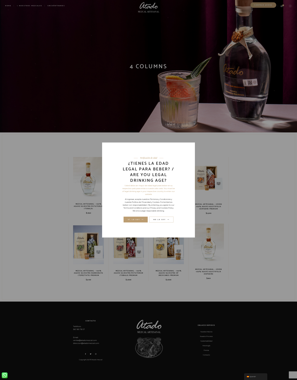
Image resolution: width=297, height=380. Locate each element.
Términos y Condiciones (160, 199)
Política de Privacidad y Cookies (145, 202)
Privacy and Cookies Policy (161, 208)
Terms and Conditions (132, 208)
